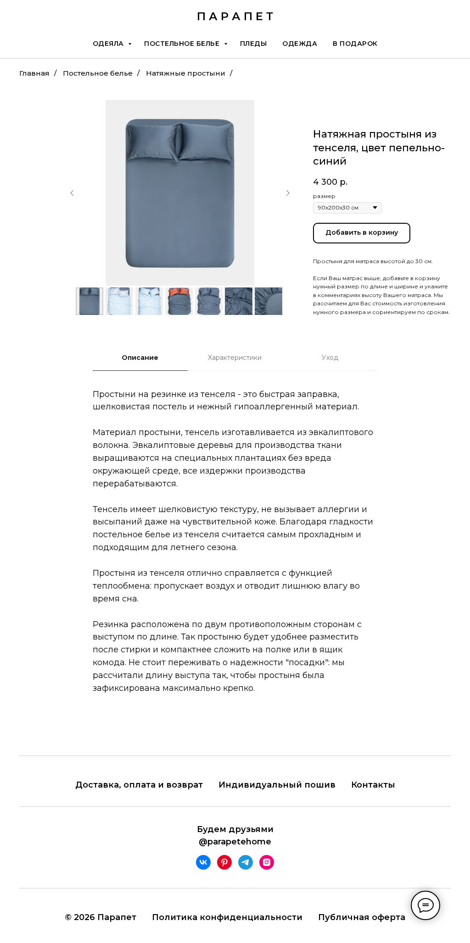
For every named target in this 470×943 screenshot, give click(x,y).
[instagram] (266, 862)
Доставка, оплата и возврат (139, 785)
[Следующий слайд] (288, 193)
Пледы (253, 43)
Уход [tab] (330, 357)
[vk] (203, 862)
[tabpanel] (235, 555)
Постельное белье (183, 43)
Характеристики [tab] (235, 357)
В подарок (355, 43)
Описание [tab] (140, 357)
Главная (34, 73)
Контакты (373, 785)
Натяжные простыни (185, 73)
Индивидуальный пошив (277, 785)
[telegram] (245, 862)
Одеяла (109, 43)
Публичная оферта (361, 917)
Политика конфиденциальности (227, 917)
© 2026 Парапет (100, 917)
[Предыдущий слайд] (72, 193)
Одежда (299, 43)
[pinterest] (224, 862)
